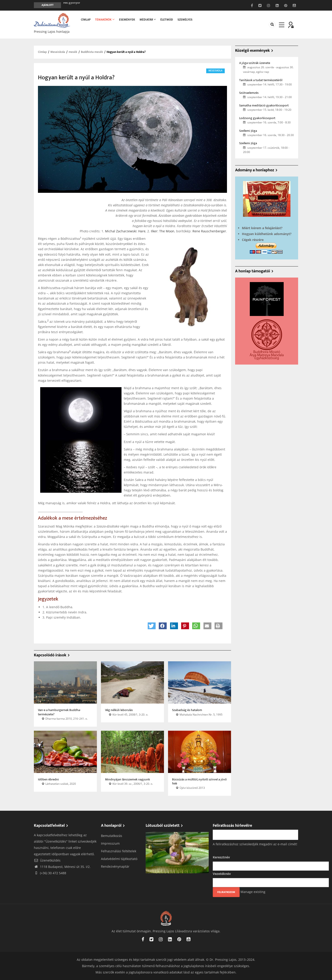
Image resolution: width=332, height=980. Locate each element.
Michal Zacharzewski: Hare (125, 231)
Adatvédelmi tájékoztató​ (119, 859)
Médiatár (147, 19)
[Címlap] (52, 20)
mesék (73, 51)
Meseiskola (57, 51)
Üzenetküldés (50, 860)
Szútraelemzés (249, 93)
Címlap (86, 19)
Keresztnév (221, 857)
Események (127, 19)
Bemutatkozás (111, 836)
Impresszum (110, 843)
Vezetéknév (222, 874)
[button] (152, 625)
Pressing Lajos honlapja (52, 31)
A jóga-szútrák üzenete (254, 63)
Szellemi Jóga (248, 131)
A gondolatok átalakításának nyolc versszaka (93, 5)
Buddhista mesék (92, 51)
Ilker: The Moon (162, 231)
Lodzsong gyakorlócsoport (257, 118)
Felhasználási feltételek (118, 851)
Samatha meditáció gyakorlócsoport (264, 106)
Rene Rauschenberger (209, 231)
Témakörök (103, 19)
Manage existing (253, 892)
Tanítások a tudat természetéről (260, 80)
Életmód (166, 19)
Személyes (185, 19)
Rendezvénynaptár (115, 866)
